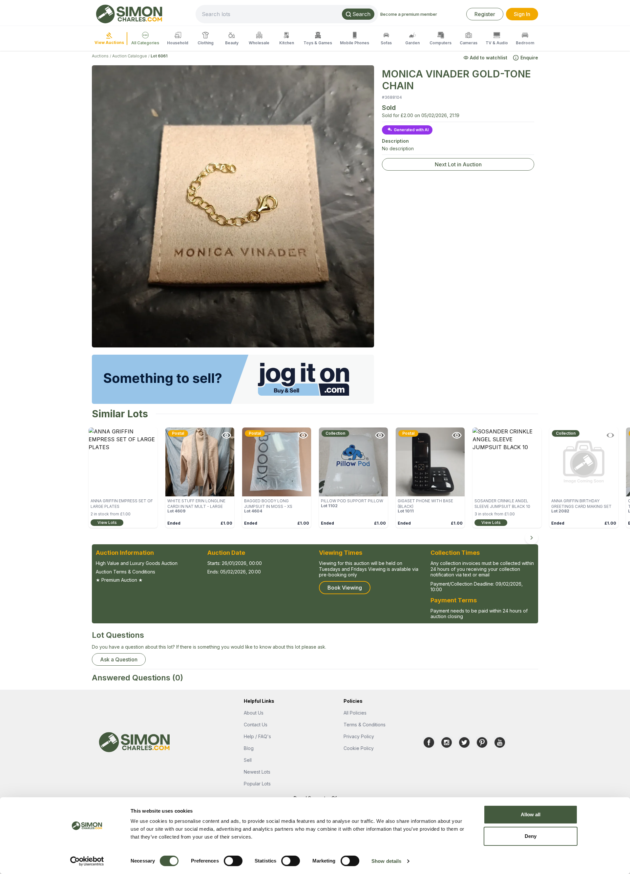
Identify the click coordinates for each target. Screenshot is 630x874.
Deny (530, 836)
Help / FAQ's (257, 736)
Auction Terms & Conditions (125, 571)
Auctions (100, 55)
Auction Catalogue (129, 55)
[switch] (233, 861)
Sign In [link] (522, 14)
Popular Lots (257, 783)
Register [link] (484, 14)
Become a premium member (408, 14)
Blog (249, 748)
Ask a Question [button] (118, 659)
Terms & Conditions (365, 724)
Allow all (531, 814)
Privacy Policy (359, 736)
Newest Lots (257, 772)
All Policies (355, 713)
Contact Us (255, 724)
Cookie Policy (359, 748)
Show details (386, 861)
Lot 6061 (159, 55)
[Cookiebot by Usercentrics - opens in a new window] (87, 861)
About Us (253, 713)
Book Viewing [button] (344, 587)
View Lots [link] (107, 522)
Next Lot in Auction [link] (458, 164)
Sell (248, 760)
